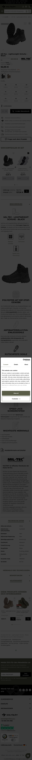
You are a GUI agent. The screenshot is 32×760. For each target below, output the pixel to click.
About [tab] (26, 364)
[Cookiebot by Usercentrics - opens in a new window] (23, 360)
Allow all (16, 393)
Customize (15, 398)
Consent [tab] (5, 364)
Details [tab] (16, 364)
